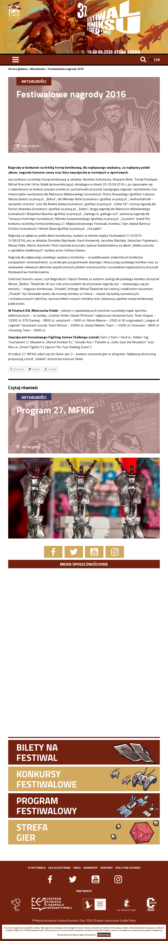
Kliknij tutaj (104, 935)
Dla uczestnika (59, 867)
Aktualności (37, 69)
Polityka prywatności (33, 930)
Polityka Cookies (128, 867)
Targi (77, 867)
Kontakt (106, 867)
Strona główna (18, 69)
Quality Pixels (128, 920)
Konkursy (90, 867)
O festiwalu (37, 867)
